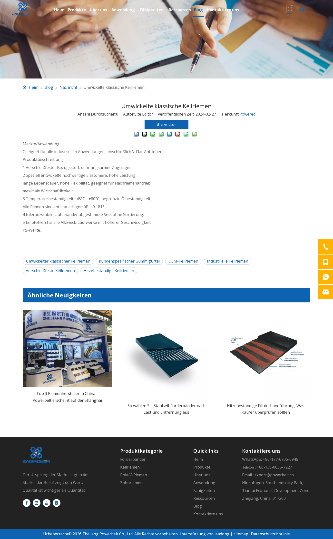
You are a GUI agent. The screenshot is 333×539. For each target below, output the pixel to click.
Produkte (201, 467)
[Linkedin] (36, 503)
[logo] (36, 455)
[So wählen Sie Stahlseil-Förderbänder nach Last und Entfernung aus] (166, 354)
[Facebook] (26, 503)
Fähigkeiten (204, 490)
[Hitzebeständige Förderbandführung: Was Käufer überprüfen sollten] (265, 354)
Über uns (201, 475)
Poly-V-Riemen (133, 475)
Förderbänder (133, 459)
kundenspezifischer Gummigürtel (129, 261)
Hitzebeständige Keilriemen (109, 270)
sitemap (241, 534)
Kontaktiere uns (208, 514)
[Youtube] (46, 503)
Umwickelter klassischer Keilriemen (58, 261)
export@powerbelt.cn (274, 475)
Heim (198, 459)
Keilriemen (130, 467)
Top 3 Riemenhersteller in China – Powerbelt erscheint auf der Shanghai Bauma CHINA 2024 (67, 397)
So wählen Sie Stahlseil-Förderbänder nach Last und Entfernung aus (166, 409)
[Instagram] (56, 503)
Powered (247, 114)
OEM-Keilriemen (183, 261)
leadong (221, 534)
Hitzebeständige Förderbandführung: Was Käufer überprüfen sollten (265, 409)
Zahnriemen (131, 482)
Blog (197, 506)
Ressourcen (204, 498)
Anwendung (204, 482)
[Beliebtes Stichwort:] (290, 9)
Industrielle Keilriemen (227, 261)
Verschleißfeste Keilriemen (50, 270)
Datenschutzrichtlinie (270, 534)
